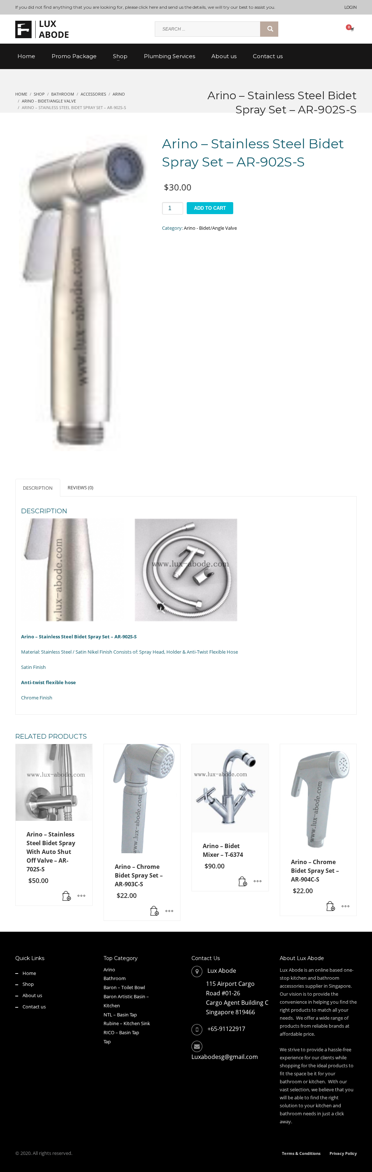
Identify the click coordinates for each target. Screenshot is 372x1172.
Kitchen (112, 1005)
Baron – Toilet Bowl (124, 987)
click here (148, 7)
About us (32, 995)
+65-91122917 (226, 1029)
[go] (269, 29)
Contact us (34, 1006)
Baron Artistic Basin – (126, 996)
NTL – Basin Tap (120, 1014)
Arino (109, 969)
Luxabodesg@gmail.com (224, 1057)
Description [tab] (38, 488)
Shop (28, 984)
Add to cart (210, 208)
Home (29, 973)
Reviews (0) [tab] (80, 487)
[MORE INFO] (81, 896)
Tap (107, 1041)
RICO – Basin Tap (121, 1032)
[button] (67, 896)
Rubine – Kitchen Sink (127, 1023)
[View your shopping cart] (352, 29)
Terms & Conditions (301, 1153)
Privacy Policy (343, 1153)
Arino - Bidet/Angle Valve (210, 228)
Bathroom (115, 978)
